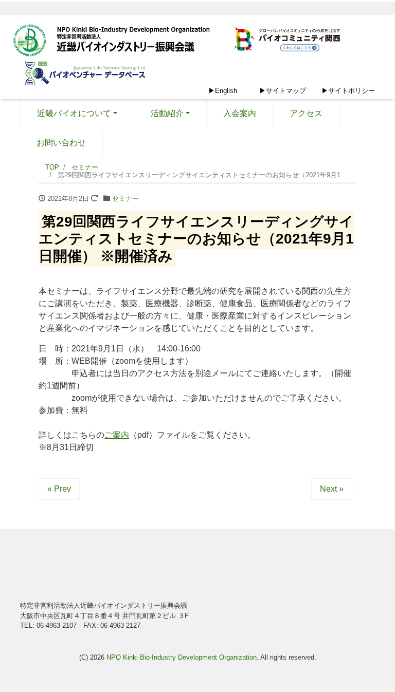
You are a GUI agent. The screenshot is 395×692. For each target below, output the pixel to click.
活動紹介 (167, 113)
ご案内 (116, 435)
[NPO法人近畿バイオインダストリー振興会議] (115, 41)
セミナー (125, 198)
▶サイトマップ (282, 91)
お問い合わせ (61, 142)
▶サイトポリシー (348, 91)
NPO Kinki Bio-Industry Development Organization (181, 657)
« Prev (59, 488)
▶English (222, 91)
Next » (332, 488)
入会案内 (239, 113)
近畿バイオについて (74, 113)
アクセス (306, 113)
